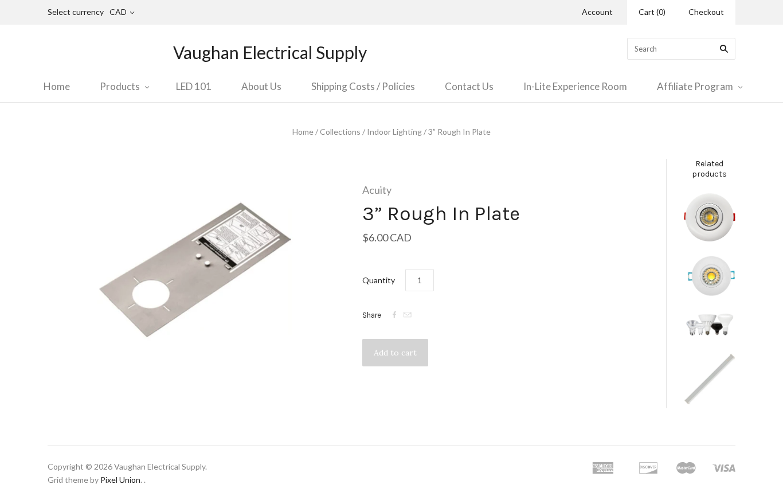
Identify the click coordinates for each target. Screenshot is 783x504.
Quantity (378, 280)
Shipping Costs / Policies (363, 86)
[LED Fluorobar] (709, 381)
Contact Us (469, 86)
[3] (709, 276)
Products (120, 86)
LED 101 (194, 86)
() (652, 12)
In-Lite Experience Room (575, 86)
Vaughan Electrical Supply (270, 52)
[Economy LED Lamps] (709, 325)
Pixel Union (120, 480)
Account (597, 12)
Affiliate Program (695, 86)
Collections (340, 131)
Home (57, 86)
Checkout (706, 12)
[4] (709, 217)
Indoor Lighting (394, 131)
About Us (261, 86)
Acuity (376, 189)
